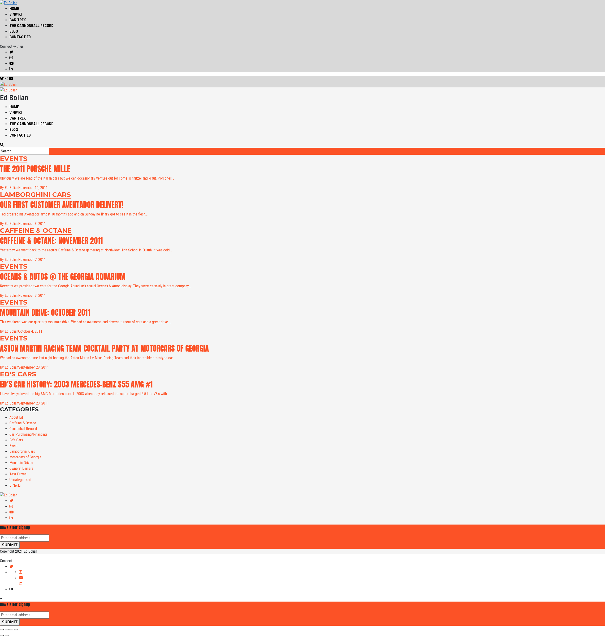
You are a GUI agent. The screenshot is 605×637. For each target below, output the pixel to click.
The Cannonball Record (31, 25)
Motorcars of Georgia (25, 457)
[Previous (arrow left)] (2, 635)
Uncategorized (20, 480)
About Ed (16, 417)
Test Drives (17, 474)
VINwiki (15, 14)
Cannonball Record (23, 428)
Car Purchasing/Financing (28, 434)
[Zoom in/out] (16, 629)
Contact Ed (20, 37)
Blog (13, 31)
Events (14, 445)
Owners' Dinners (21, 468)
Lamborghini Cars (22, 451)
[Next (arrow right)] (7, 635)
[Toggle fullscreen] (11, 629)
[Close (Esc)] (2, 629)
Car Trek (17, 20)
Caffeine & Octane (22, 423)
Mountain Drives (21, 463)
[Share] (7, 629)
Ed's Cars (16, 440)
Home (14, 8)
